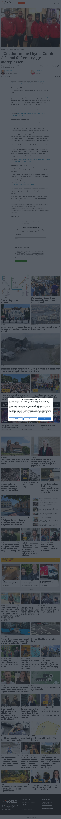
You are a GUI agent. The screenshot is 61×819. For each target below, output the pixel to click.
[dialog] (30, 409)
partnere (31, 405)
